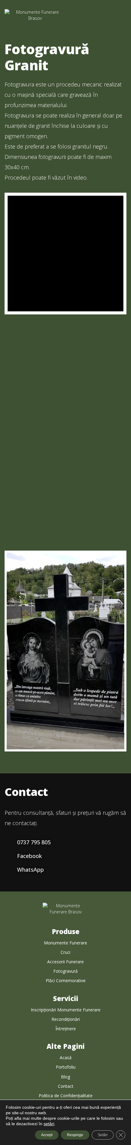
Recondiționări (65, 1019)
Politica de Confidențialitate (66, 1095)
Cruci (65, 952)
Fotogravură (65, 971)
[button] (121, 20)
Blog (65, 1077)
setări (49, 1123)
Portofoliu (66, 1067)
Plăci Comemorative (66, 980)
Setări (103, 1135)
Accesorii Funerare (65, 962)
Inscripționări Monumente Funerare (66, 1010)
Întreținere (65, 1028)
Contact (65, 1086)
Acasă (66, 1057)
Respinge (75, 1135)
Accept (46, 1135)
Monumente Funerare (65, 943)
